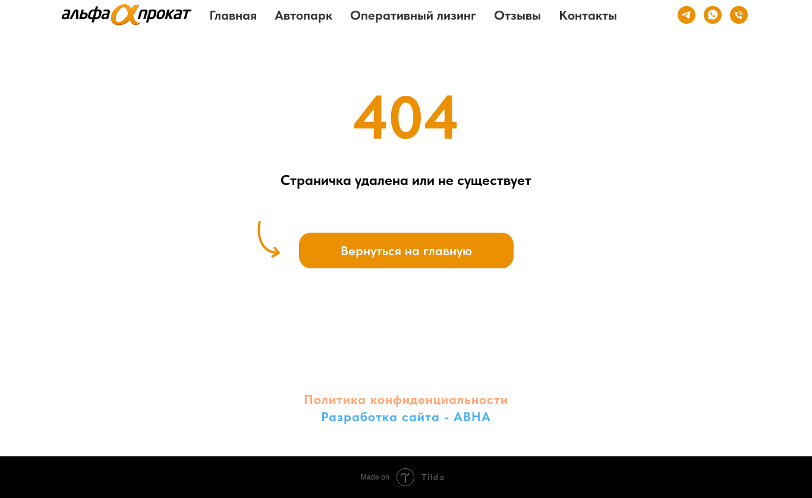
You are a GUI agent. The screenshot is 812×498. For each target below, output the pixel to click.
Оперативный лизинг (413, 15)
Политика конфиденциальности (406, 399)
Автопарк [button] (303, 15)
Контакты (588, 15)
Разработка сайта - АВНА (406, 416)
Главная (233, 15)
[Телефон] (739, 15)
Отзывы (517, 15)
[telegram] (686, 15)
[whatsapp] (713, 15)
